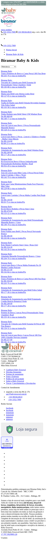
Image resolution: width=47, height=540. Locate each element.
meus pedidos (6, 30)
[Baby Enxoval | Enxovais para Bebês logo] (9, 13)
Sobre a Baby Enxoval (15, 381)
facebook (9, 408)
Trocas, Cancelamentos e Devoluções (21, 383)
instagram (10, 413)
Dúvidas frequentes (13, 372)
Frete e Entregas (12, 376)
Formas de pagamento (14, 374)
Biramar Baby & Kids (14, 54)
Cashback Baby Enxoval (16, 370)
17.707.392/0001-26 (9, 534)
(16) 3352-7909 (9, 32)
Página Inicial (11, 50)
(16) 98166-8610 (25, 32)
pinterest (9, 417)
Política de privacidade (15, 379)
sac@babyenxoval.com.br (16, 394)
